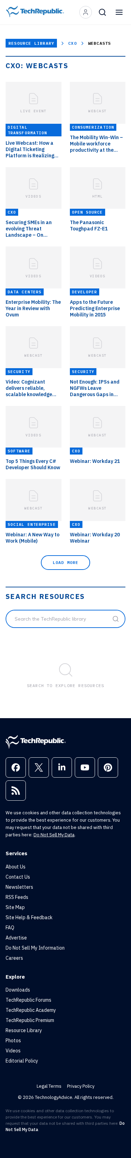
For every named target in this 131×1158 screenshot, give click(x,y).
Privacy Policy (80, 1086)
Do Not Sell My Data (54, 835)
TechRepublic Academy (31, 1010)
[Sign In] (85, 12)
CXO (72, 43)
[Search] (102, 12)
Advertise (16, 938)
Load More (66, 562)
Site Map (15, 907)
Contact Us (18, 877)
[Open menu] (119, 12)
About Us (16, 867)
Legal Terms (49, 1086)
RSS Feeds (17, 897)
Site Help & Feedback (29, 917)
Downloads (18, 990)
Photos (13, 1040)
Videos (13, 1051)
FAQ (10, 927)
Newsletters (19, 887)
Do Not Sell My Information (35, 948)
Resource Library (31, 43)
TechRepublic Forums (28, 1000)
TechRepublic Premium (30, 1020)
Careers (14, 958)
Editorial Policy (22, 1061)
